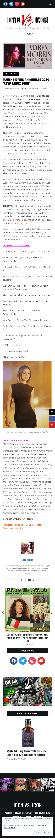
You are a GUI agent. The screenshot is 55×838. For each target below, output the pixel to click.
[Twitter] (25, 580)
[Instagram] (33, 580)
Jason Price (20, 88)
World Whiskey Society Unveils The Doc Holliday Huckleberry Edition (27, 753)
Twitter (38, 525)
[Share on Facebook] (52, 418)
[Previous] (3, 612)
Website (19, 528)
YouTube (28, 525)
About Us (8, 813)
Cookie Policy (10, 828)
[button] (27, 34)
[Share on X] (52, 412)
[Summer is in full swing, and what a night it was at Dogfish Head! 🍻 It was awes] (21, 784)
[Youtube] (29, 580)
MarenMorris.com (19, 223)
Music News (11, 74)
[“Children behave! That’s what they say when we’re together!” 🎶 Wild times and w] (34, 784)
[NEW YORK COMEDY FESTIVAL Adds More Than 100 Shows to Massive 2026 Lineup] (27, 589)
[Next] (51, 612)
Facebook (8, 528)
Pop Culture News (42, 813)
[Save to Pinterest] (52, 425)
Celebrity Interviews (23, 813)
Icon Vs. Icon (27, 805)
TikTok (18, 525)
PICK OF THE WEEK (27, 713)
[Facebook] (21, 580)
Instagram (8, 525)
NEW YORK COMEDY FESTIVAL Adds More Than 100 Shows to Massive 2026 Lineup (27, 636)
